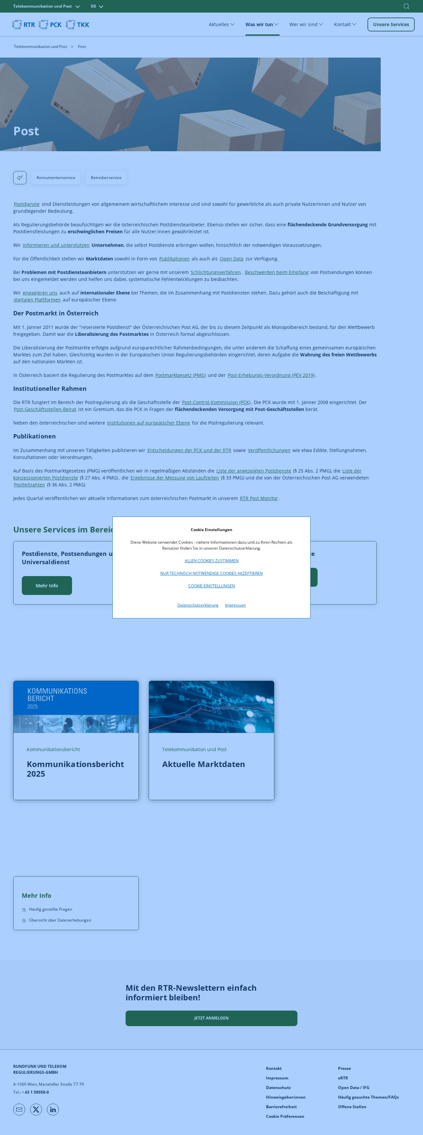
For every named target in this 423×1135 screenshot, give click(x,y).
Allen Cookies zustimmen (212, 561)
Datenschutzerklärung (197, 605)
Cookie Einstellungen (211, 586)
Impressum (235, 605)
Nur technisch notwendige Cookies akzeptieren (211, 573)
